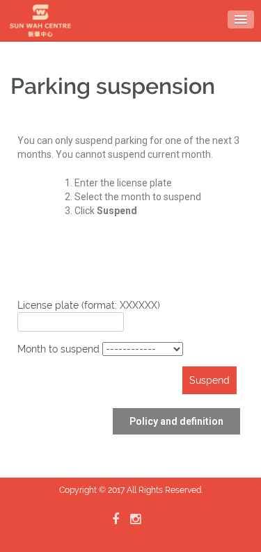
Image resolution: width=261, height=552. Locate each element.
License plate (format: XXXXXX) (88, 305)
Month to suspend (59, 349)
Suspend (209, 380)
